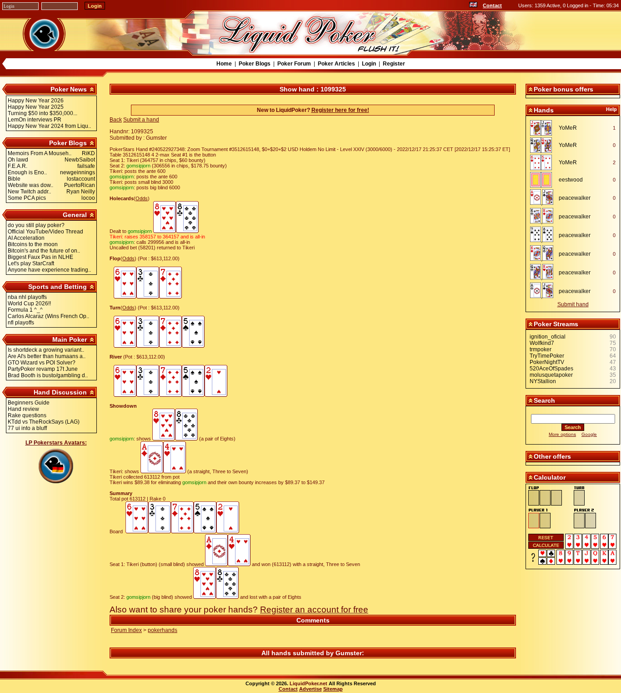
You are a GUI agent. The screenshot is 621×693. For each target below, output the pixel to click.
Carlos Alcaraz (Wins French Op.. (48, 316)
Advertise (310, 689)
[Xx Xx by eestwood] (543, 179)
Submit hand (573, 304)
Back (116, 119)
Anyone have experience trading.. (49, 270)
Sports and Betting (57, 286)
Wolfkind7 (542, 343)
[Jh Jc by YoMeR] (543, 128)
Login (369, 64)
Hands (544, 110)
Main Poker (69, 339)
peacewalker (575, 198)
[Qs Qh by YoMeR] (543, 145)
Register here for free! (340, 110)
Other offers (552, 456)
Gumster (349, 653)
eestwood (571, 180)
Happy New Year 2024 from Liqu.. (49, 126)
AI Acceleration (26, 238)
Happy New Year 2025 (36, 107)
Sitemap (333, 689)
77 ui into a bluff (27, 428)
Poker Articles (336, 64)
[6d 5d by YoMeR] (543, 162)
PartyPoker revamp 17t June (43, 369)
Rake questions (27, 415)
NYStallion (543, 381)
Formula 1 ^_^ (25, 310)
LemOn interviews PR (34, 119)
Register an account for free (314, 609)
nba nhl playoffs (27, 297)
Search (544, 400)
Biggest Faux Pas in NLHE (40, 257)
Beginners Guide (29, 403)
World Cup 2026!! (29, 303)
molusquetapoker (551, 375)
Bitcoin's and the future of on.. (44, 251)
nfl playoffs (21, 322)
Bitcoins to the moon (33, 244)
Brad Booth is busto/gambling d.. (48, 375)
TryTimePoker (547, 356)
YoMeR (568, 128)
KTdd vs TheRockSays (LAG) (44, 422)
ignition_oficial (548, 337)
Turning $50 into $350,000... (42, 113)
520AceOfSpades (551, 368)
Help (611, 109)
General (75, 214)
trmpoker (540, 349)
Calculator (550, 477)
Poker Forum (294, 64)
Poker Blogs (254, 64)
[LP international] (473, 5)
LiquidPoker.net (308, 683)
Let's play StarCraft (31, 263)
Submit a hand (141, 119)
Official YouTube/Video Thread (45, 231)
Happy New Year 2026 (36, 100)
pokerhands (162, 630)
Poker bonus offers (563, 89)
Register (394, 64)
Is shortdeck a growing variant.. (46, 350)
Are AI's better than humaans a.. (46, 356)
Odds (141, 198)
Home (224, 64)
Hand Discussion (60, 392)
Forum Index (126, 630)
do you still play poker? (36, 225)
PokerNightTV (547, 362)
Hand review (23, 409)
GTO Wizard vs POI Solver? (41, 362)
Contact (492, 5)
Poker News (68, 89)
